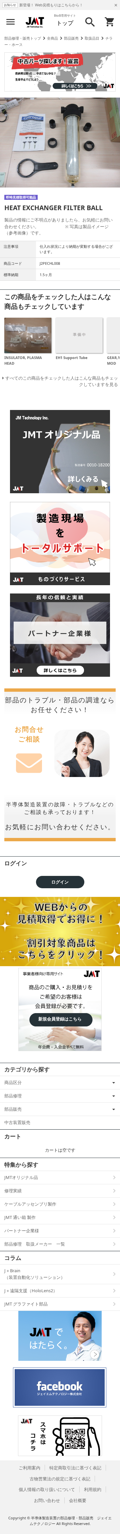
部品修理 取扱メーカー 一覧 (34, 1244)
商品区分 (13, 1082)
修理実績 (13, 1191)
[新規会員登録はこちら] (60, 980)
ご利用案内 (29, 1468)
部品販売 (71, 38)
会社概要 (77, 1500)
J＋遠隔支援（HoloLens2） (30, 1291)
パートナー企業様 (21, 1231)
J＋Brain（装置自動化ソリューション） (34, 1274)
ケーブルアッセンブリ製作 (30, 1204)
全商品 (52, 38)
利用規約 (92, 1489)
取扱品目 (92, 38)
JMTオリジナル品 (21, 1177)
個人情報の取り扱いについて (47, 1489)
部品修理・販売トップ (22, 38)
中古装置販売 (17, 1122)
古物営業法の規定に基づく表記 (60, 1479)
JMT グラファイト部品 (26, 1304)
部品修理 (13, 1096)
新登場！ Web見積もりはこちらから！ (51, 4)
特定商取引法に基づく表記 (75, 1468)
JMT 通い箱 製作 (20, 1217)
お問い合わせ (47, 1500)
